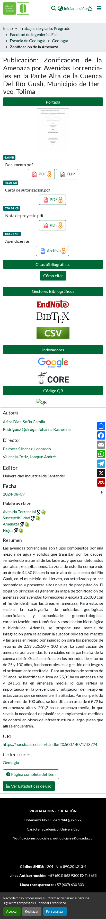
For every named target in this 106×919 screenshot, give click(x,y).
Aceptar (12, 911)
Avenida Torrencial (19, 511)
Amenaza (11, 523)
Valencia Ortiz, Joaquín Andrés (30, 456)
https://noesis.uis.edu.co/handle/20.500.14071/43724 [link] (50, 744)
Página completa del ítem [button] (33, 774)
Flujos (8, 530)
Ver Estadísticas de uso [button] (30, 785)
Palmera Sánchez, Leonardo (27, 448)
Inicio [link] (8, 28)
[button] (53, 8)
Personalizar (55, 911)
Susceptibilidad (16, 517)
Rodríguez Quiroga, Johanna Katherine (36, 429)
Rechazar (32, 911)
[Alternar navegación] (99, 8)
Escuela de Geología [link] (27, 40)
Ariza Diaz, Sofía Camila (24, 421)
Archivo (53, 250)
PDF (42, 173)
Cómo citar (53, 275)
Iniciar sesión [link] (75, 8)
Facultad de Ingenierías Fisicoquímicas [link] (35, 34)
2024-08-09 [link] (13, 493)
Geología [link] (60, 40)
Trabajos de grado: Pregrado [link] (45, 28)
